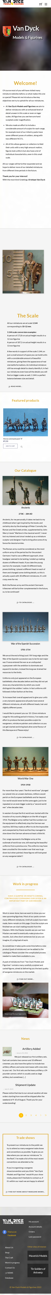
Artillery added (31, 1048)
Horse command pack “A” (13, 439)
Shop (7, 1252)
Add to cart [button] (10, 446)
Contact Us (10, 1267)
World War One (25, 778)
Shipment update (25, 1085)
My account (34, 1221)
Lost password (35, 1237)
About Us (9, 1247)
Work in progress (12, 1262)
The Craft (9, 1257)
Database (9, 1278)
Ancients (25, 507)
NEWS (10, 1273)
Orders (32, 1231)
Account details (35, 1226)
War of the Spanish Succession (25, 643)
